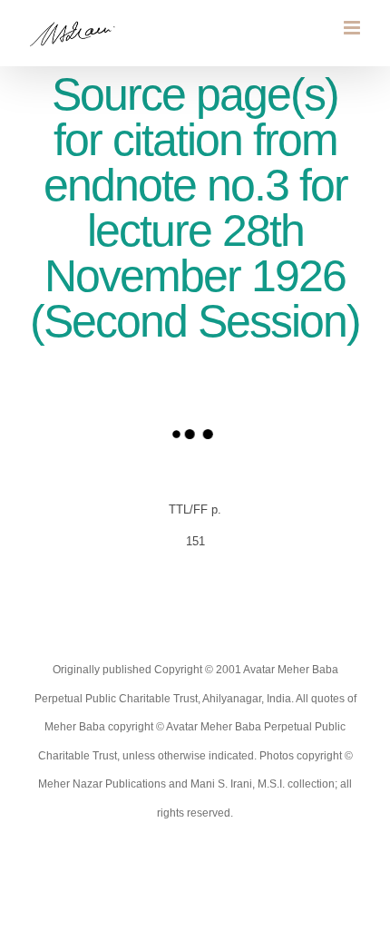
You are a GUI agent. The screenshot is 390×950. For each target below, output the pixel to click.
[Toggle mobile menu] (353, 27)
